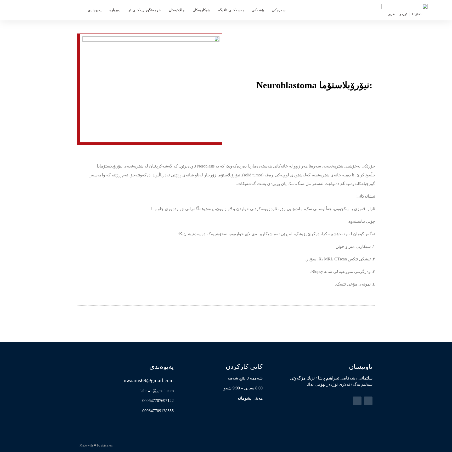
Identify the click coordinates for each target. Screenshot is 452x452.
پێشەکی (258, 10)
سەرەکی (279, 10)
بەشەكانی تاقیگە (231, 10)
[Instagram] (357, 401)
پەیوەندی (94, 10)
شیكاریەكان (201, 10)
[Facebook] (368, 401)
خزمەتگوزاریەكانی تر (144, 10)
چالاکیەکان (177, 10)
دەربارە (114, 10)
